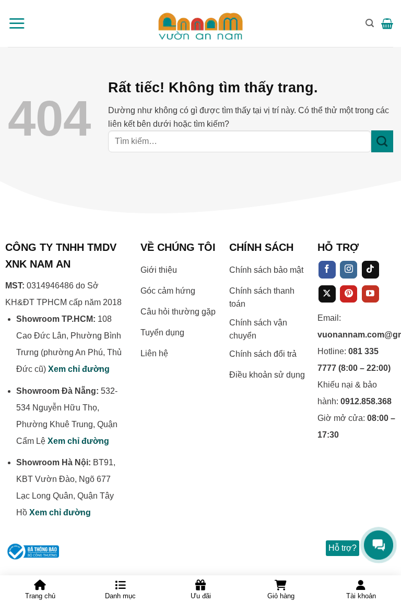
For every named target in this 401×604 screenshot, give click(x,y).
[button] (17, 23)
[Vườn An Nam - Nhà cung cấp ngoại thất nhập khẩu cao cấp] (200, 23)
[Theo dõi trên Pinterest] (348, 294)
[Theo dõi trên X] (327, 294)
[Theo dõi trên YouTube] (370, 294)
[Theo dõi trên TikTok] (370, 270)
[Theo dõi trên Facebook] (327, 270)
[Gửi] (382, 141)
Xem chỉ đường (79, 369)
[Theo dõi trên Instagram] (348, 270)
